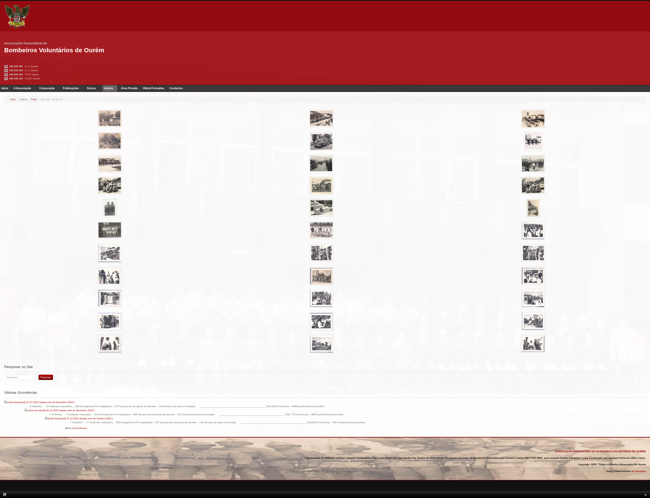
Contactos (176, 88)
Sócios (91, 88)
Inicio (4, 88)
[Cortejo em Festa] (533, 231)
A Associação (22, 88)
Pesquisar (45, 377)
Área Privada (129, 88)
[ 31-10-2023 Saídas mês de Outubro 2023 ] (89, 418)
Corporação (47, 88)
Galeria (108, 88)
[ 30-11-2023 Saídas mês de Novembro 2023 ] (70, 410)
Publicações (71, 88)
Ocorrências (80, 428)
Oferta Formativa (153, 88)
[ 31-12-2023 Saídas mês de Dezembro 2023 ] (49, 402)
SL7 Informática (639, 471)
